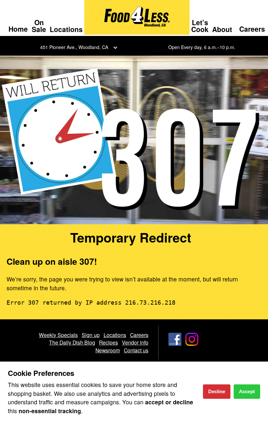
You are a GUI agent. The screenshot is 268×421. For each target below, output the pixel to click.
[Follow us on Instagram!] (191, 345)
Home (18, 29)
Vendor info (135, 342)
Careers (252, 29)
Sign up (91, 334)
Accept (247, 391)
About (222, 29)
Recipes (108, 342)
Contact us (136, 350)
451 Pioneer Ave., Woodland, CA (74, 47)
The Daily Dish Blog (72, 342)
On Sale (39, 25)
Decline (216, 391)
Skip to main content (32, 5)
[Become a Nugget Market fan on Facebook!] (174, 345)
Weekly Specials (58, 334)
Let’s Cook (200, 25)
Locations (66, 29)
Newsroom (107, 350)
